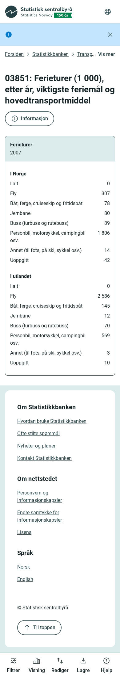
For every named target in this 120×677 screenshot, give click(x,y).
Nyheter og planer (36, 446)
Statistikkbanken (50, 54)
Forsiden (14, 54)
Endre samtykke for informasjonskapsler (39, 516)
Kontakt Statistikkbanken (44, 458)
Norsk (23, 567)
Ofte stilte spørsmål (38, 433)
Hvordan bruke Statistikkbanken (51, 421)
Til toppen (44, 627)
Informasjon (34, 118)
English (25, 579)
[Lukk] (110, 35)
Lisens (24, 532)
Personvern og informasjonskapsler (39, 496)
